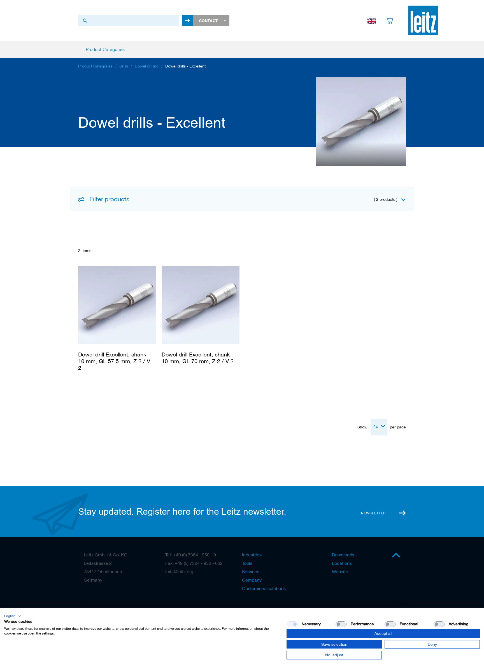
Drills (123, 66)
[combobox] (128, 20)
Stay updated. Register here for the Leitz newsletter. (182, 512)
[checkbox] (341, 624)
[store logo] (423, 20)
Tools (247, 563)
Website (340, 571)
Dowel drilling (147, 66)
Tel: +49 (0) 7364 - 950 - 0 (190, 554)
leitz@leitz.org (179, 571)
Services (250, 571)
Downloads (343, 554)
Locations (342, 563)
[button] (12, 616)
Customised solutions (264, 588)
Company (252, 579)
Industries (252, 554)
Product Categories (95, 66)
